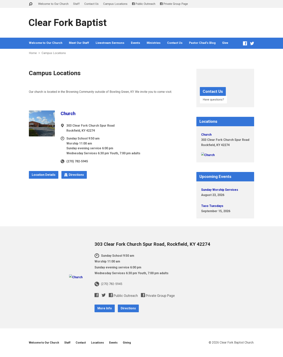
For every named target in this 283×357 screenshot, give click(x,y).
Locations (97, 342)
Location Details (43, 175)
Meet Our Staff (79, 43)
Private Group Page (175, 4)
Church (68, 113)
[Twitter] (252, 43)
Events (135, 43)
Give (225, 43)
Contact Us (91, 4)
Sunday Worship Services (219, 190)
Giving (127, 342)
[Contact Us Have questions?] (225, 104)
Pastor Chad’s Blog (202, 43)
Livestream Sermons (110, 43)
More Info (104, 308)
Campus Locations (115, 4)
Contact (81, 342)
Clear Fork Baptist (67, 22)
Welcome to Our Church (53, 4)
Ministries (154, 43)
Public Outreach (145, 4)
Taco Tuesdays (212, 206)
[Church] (42, 133)
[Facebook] (245, 43)
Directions (76, 175)
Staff (76, 4)
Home (33, 53)
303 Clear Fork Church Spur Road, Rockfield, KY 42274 (152, 244)
